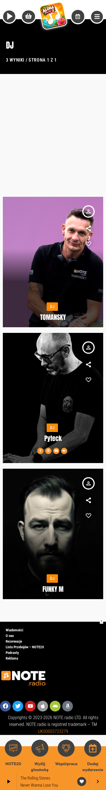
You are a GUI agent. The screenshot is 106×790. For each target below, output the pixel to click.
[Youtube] (30, 706)
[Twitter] (17, 706)
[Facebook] (5, 706)
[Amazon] (67, 706)
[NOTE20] (13, 748)
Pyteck (53, 438)
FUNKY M (52, 589)
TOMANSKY (53, 317)
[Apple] (42, 706)
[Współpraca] (66, 748)
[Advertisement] (53, 130)
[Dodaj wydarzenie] (92, 748)
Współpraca (66, 763)
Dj (52, 306)
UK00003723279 (53, 731)
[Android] (55, 706)
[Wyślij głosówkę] (39, 748)
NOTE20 (13, 763)
